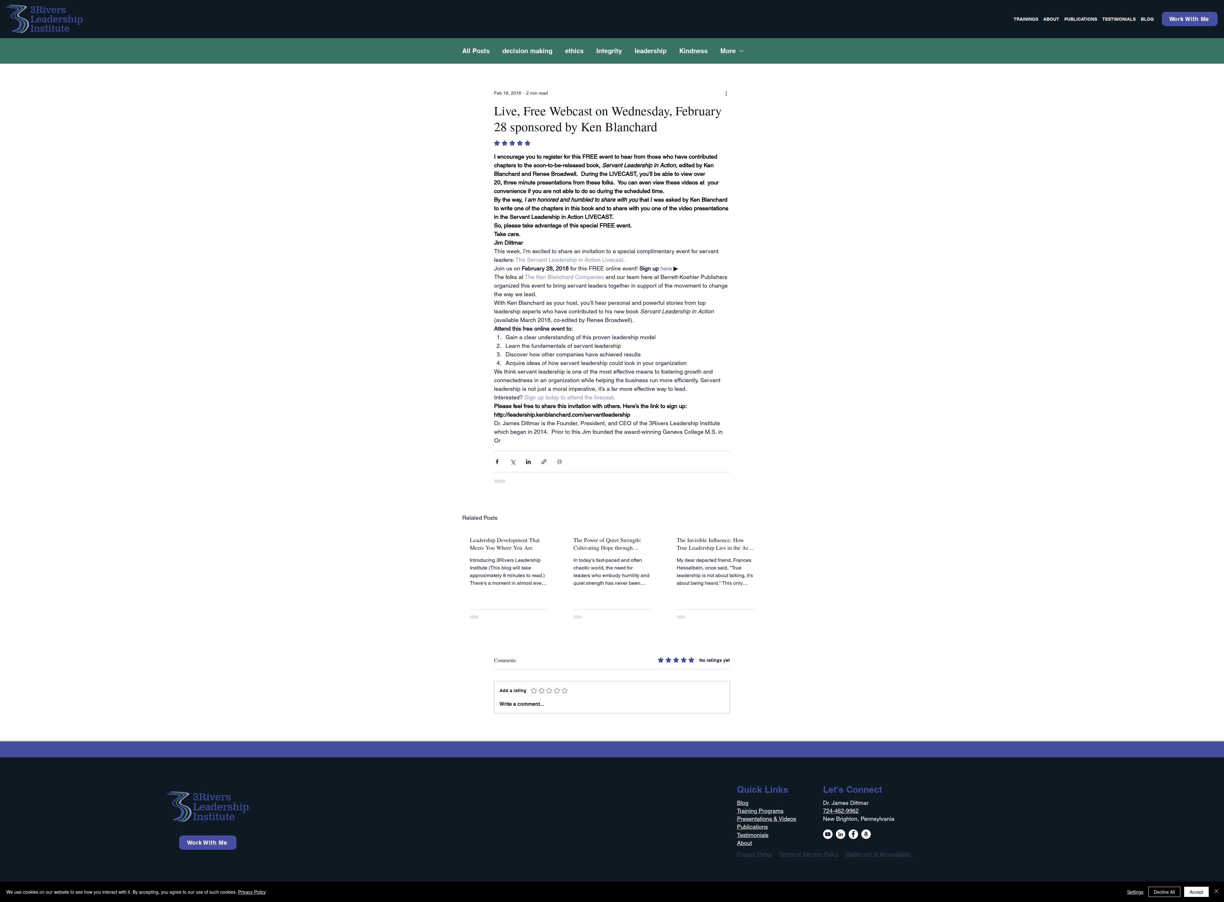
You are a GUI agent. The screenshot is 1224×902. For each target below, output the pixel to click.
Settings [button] (1135, 892)
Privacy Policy (252, 892)
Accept (1196, 892)
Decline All (1164, 892)
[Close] (1216, 892)
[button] (1209, 805)
